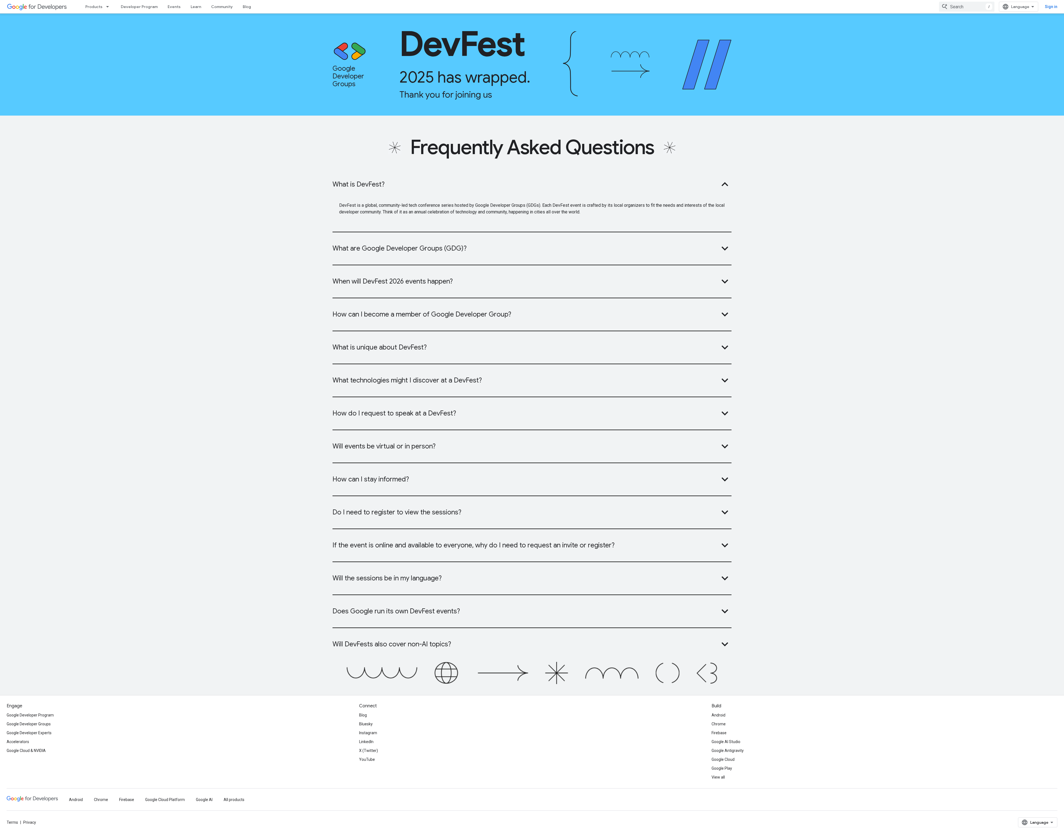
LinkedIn (366, 741)
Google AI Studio (726, 741)
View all (718, 777)
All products (234, 799)
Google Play (722, 768)
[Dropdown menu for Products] (109, 6)
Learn (196, 6)
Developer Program (139, 6)
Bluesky (366, 724)
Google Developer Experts (29, 733)
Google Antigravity (728, 750)
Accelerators (18, 741)
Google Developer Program (30, 715)
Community (222, 6)
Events (174, 6)
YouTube (367, 759)
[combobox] (966, 7)
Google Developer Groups (29, 724)
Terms (12, 822)
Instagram (368, 733)
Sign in (1051, 6)
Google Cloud (723, 759)
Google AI (204, 799)
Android (718, 715)
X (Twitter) (368, 750)
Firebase (719, 733)
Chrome (719, 724)
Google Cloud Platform (165, 799)
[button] (532, 184)
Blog (247, 6)
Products (94, 6)
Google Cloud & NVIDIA (26, 750)
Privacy (29, 822)
